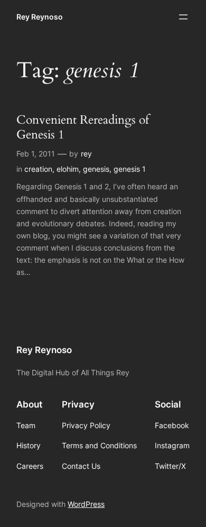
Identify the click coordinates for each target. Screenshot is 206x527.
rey (86, 153)
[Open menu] (183, 17)
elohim (68, 168)
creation (38, 168)
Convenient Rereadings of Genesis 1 (82, 127)
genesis (96, 168)
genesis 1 (130, 168)
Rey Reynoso (39, 16)
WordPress (86, 504)
